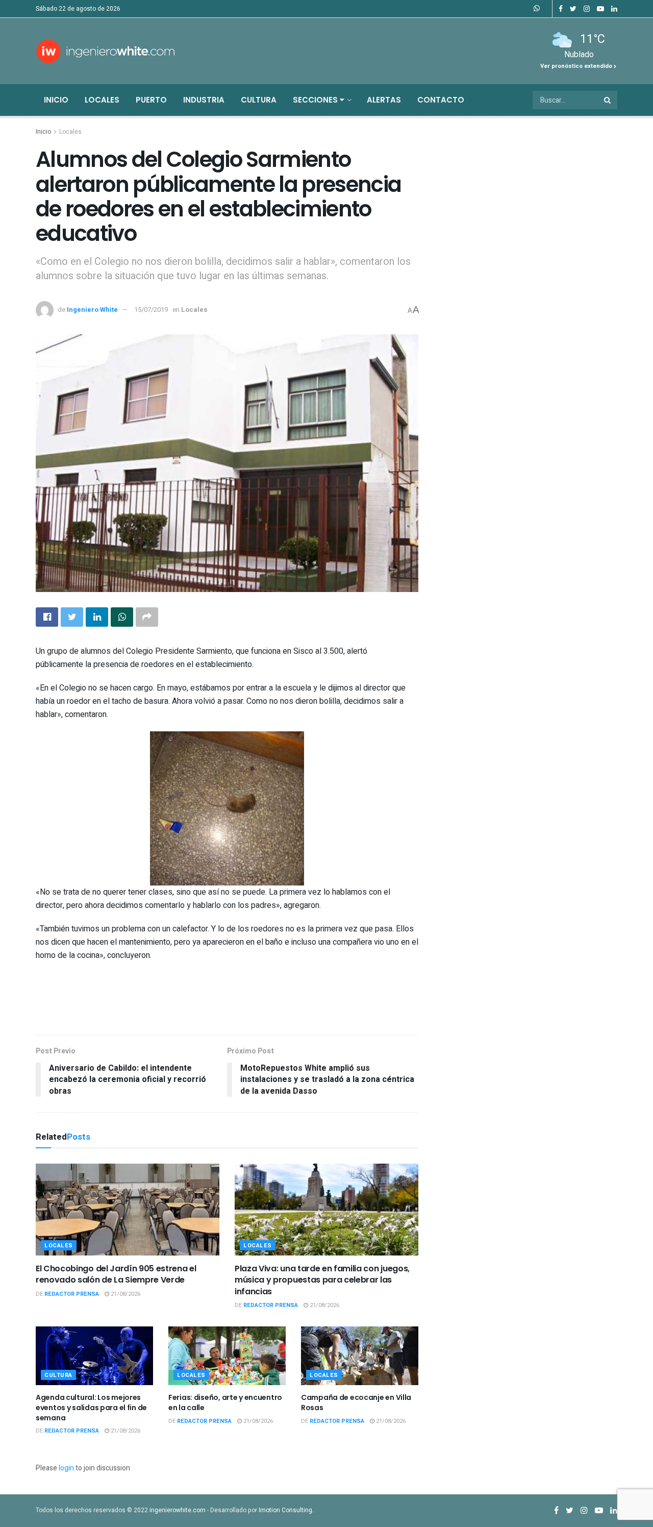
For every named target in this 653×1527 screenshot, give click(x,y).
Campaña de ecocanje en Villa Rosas (356, 1402)
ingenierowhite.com (177, 1510)
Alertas (384, 99)
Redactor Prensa (71, 1294)
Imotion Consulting (285, 1510)
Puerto (151, 99)
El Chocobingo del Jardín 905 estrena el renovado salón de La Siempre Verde (116, 1274)
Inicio (56, 99)
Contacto (440, 99)
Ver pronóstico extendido (577, 66)
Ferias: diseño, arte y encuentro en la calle (225, 1402)
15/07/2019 (151, 309)
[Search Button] (608, 100)
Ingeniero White (92, 309)
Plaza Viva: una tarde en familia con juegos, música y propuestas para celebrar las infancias (322, 1280)
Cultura (259, 99)
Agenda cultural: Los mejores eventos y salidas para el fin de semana (91, 1407)
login (66, 1468)
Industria (203, 99)
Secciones (316, 99)
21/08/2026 (124, 1294)
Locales (102, 99)
